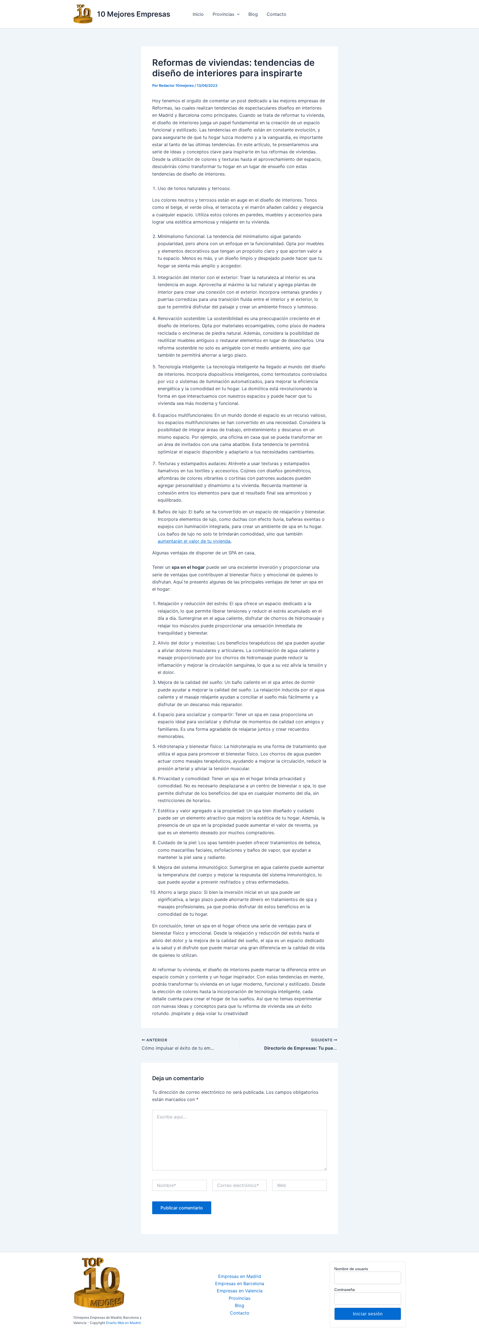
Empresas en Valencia (240, 1290)
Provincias (223, 14)
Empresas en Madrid (239, 1276)
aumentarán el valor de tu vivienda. (194, 541)
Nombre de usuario (351, 1269)
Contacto (276, 14)
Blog (253, 14)
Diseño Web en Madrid (123, 1323)
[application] (237, 14)
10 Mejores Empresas (133, 14)
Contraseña (344, 1289)
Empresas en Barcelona (239, 1283)
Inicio (198, 14)
